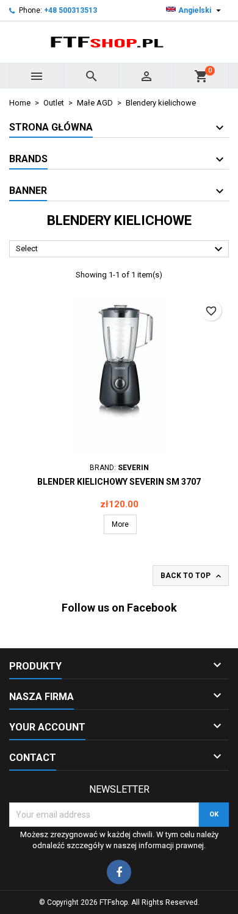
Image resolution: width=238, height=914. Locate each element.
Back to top (191, 576)
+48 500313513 (70, 10)
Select (121, 249)
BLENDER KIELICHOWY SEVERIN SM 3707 (119, 482)
